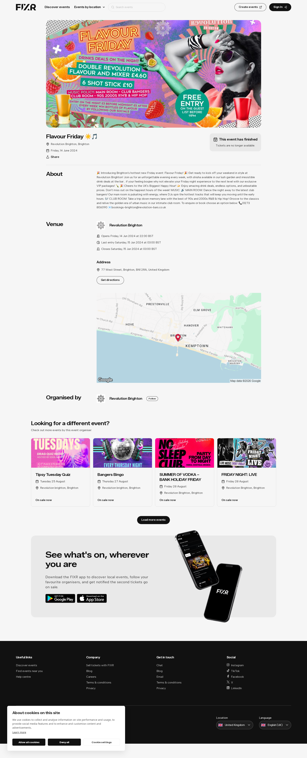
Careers (91, 676)
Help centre (23, 676)
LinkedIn (236, 688)
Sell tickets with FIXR (100, 665)
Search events (124, 7)
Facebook (237, 676)
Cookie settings (102, 742)
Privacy (91, 688)
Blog (89, 671)
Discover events (57, 7)
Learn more (19, 732)
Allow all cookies (28, 742)
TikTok (235, 671)
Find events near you (29, 671)
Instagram (237, 665)
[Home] (26, 7)
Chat (159, 665)
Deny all (64, 742)
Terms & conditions (98, 682)
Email (159, 676)
